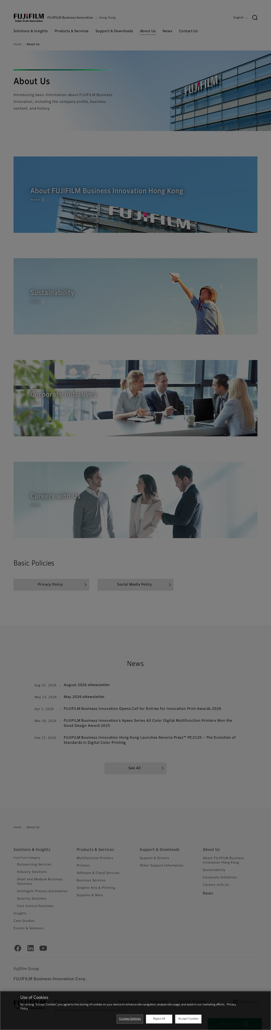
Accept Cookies (188, 1018)
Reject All (159, 1018)
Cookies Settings (130, 1018)
